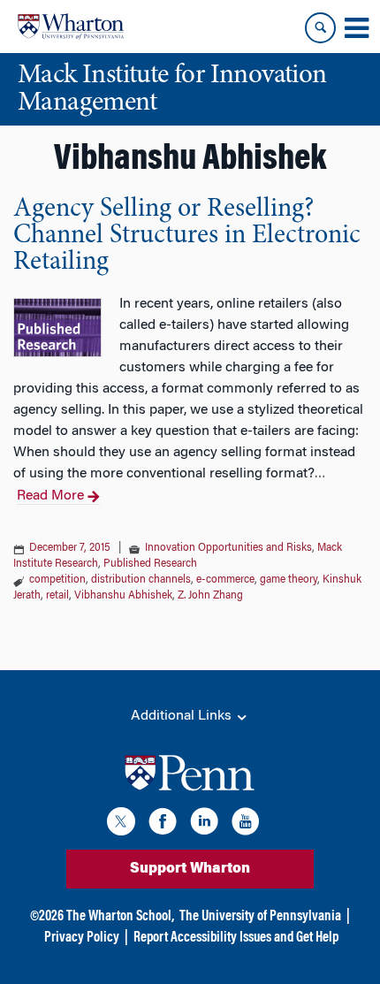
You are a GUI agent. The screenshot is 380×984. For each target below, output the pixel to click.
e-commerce (225, 580)
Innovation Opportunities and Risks (228, 548)
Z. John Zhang (210, 596)
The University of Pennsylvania (260, 917)
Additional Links (183, 716)
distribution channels (141, 580)
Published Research (150, 564)
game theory (288, 580)
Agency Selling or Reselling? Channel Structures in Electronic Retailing (187, 236)
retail (57, 596)
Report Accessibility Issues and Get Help (235, 938)
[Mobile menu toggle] (356, 28)
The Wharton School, (120, 917)
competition (57, 580)
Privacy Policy (81, 938)
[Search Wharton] (320, 27)
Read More (50, 496)
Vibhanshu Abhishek (123, 596)
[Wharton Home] (71, 26)
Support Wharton (190, 869)
